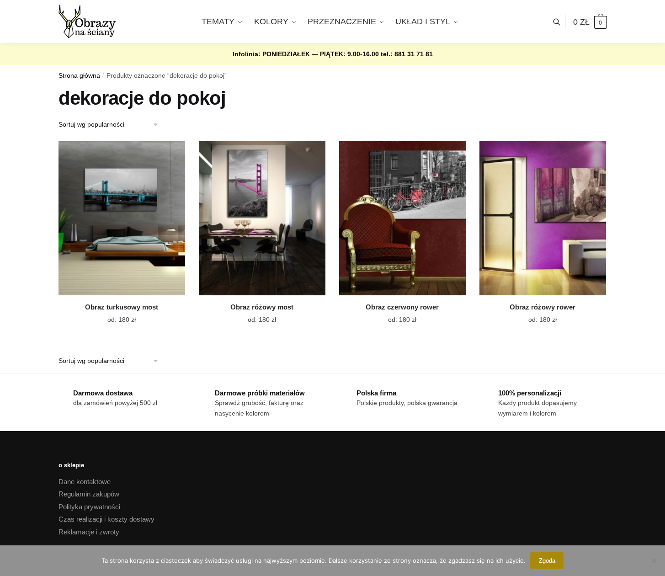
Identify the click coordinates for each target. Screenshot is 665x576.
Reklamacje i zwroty (89, 532)
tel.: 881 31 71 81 (407, 54)
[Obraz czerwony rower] (402, 218)
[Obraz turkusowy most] (122, 218)
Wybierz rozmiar (114, 314)
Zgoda (547, 560)
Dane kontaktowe (85, 481)
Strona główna (79, 75)
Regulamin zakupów (89, 494)
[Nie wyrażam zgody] (653, 560)
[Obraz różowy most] (262, 218)
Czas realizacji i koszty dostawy (106, 519)
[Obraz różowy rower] (542, 218)
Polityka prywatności (89, 507)
